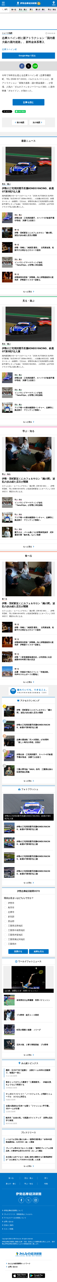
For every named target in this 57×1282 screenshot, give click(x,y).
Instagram (35, 1200)
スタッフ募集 (8, 1229)
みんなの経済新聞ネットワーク (28, 1254)
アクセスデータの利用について (15, 1218)
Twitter (28, 1200)
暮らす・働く (40, 9)
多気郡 (11, 916)
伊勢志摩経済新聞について (13, 1210)
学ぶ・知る (52, 9)
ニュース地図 (7, 33)
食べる (13, 9)
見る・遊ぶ (23, 9)
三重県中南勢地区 (16, 930)
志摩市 (11, 912)
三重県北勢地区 (15, 925)
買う (31, 9)
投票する (18, 951)
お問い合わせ (8, 1222)
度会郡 (11, 921)
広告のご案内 (8, 1225)
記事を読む (28, 102)
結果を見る (39, 951)
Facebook (21, 1200)
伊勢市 (11, 903)
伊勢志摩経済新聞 (27, 3)
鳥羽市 (11, 907)
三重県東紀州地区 (16, 939)
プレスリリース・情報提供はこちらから (18, 1214)
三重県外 (12, 944)
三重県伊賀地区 (15, 935)
